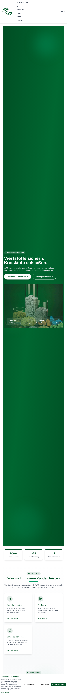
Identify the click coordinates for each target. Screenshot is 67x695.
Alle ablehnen (45, 684)
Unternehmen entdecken (16, 277)
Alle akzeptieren (59, 684)
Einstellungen (30, 684)
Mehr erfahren (12, 618)
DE (64, 11)
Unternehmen (22, 3)
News (19, 17)
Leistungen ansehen (43, 277)
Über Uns (20, 10)
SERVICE (20, 6)
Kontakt (20, 20)
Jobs (19, 13)
